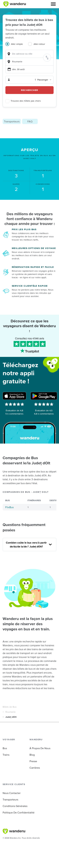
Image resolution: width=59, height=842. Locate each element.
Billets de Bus (10, 707)
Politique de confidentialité (18, 812)
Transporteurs (12, 121)
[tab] (16, 46)
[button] (53, 4)
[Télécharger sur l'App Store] (14, 396)
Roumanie (10, 712)
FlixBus (9, 507)
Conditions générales (15, 806)
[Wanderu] (14, 4)
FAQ (29, 121)
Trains (6, 754)
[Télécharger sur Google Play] (43, 396)
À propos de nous (40, 748)
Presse (33, 761)
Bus (5, 748)
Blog (32, 754)
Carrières (35, 767)
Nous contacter (11, 793)
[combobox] (29, 54)
